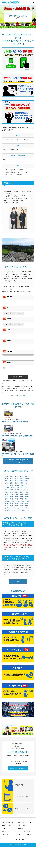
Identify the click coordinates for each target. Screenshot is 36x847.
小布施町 (7, 508)
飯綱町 (24, 510)
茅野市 (21, 481)
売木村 (21, 496)
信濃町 (14, 510)
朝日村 (21, 503)
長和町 (11, 490)
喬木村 (11, 499)
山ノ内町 (18, 508)
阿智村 (26, 494)
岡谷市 (21, 476)
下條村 (16, 496)
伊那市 (21, 478)
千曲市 (11, 483)
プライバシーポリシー (24, 831)
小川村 (19, 510)
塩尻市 (26, 481)
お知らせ (4, 828)
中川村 (27, 492)
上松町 (26, 499)
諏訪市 (6, 478)
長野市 (6, 476)
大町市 (11, 481)
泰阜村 (6, 499)
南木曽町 (7, 501)
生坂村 (11, 503)
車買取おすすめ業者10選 (25, 834)
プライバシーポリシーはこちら (18, 395)
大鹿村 (21, 499)
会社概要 (20, 828)
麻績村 (6, 503)
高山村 (13, 508)
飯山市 (16, 481)
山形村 (16, 503)
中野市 (6, 481)
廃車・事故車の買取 (7, 822)
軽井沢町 (13, 487)
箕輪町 (11, 492)
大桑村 (22, 501)
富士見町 (23, 490)
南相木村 (17, 485)
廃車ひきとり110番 (21, 845)
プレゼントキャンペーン (24, 822)
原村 (28, 490)
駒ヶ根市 (27, 478)
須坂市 (11, 478)
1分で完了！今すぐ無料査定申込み (18, 768)
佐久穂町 (7, 487)
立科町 (25, 487)
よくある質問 (18, 581)
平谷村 (6, 496)
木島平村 (24, 508)
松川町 (11, 494)
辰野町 (6, 492)
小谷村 (21, 505)
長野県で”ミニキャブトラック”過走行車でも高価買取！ (18, 455)
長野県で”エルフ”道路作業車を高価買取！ (15, 422)
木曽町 (27, 501)
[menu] (33, 2)
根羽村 (11, 496)
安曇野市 (22, 483)
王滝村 (17, 501)
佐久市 (6, 483)
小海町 (27, 483)
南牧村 (11, 485)
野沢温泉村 (8, 510)
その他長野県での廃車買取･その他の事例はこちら (18, 461)
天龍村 (26, 496)
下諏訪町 (17, 490)
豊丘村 (16, 499)
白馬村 (16, 505)
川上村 (6, 485)
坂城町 (26, 505)
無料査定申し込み (7, 825)
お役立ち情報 (21, 825)
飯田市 (26, 476)
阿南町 (21, 494)
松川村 (11, 505)
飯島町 (16, 492)
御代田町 (19, 487)
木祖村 (13, 501)
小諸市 (16, 478)
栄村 (28, 510)
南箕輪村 (22, 492)
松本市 (11, 476)
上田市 (16, 476)
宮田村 (6, 494)
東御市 (16, 483)
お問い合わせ (5, 831)
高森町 (16, 494)
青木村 (6, 490)
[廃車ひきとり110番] (10, 2)
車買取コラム (5, 834)
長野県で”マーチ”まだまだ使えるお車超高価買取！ (18, 436)
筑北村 (26, 503)
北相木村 (23, 485)
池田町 (6, 505)
